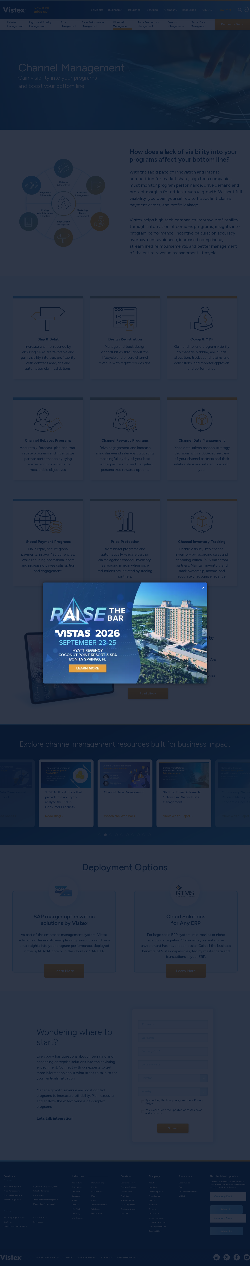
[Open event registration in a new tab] (84, 633)
